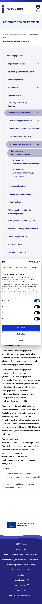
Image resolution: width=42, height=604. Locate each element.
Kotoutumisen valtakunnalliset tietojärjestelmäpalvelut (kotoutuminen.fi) (22, 475)
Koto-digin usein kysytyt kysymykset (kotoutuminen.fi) (20, 486)
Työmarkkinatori (21, 580)
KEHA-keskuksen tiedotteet (21, 595)
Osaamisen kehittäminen (20, 194)
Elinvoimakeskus (21, 585)
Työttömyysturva (15, 95)
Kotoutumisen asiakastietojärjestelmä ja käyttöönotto (23, 172)
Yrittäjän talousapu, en (17, 252)
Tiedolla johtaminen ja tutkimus (17, 104)
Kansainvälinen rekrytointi (20, 136)
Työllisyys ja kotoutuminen (19, 113)
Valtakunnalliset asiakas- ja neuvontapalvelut (19, 212)
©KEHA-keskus (21, 544)
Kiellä (21, 340)
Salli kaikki (21, 328)
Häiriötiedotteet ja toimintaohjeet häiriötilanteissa (21, 559)
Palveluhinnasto (15, 244)
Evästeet (21, 575)
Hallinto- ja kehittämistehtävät (21, 72)
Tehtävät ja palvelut (14, 55)
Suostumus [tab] (8, 267)
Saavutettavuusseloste (21, 570)
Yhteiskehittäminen (18, 186)
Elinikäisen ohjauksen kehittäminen (24, 128)
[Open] (37, 63)
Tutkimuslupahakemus (17, 236)
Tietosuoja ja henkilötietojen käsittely (21, 565)
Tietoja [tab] (34, 267)
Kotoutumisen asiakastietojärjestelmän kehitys (26, 162)
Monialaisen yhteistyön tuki (21, 120)
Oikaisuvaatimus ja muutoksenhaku (23, 228)
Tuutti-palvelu (15, 202)
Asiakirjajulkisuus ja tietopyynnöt (21, 220)
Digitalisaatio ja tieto (17, 64)
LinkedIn (21, 590)
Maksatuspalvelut (15, 80)
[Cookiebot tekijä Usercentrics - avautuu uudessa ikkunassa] (31, 262)
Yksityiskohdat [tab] (21, 267)
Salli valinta (21, 334)
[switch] (37, 306)
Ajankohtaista (21, 549)
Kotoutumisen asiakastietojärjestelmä (20, 153)
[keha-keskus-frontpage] (12, 8)
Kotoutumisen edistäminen (21, 144)
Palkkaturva (13, 87)
